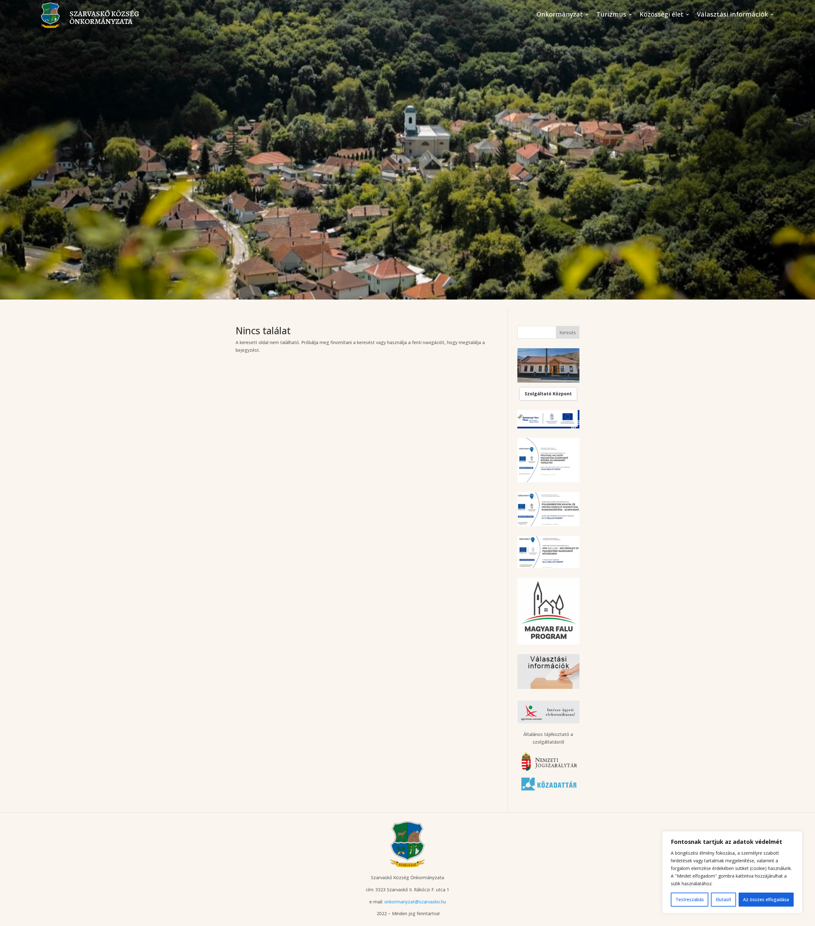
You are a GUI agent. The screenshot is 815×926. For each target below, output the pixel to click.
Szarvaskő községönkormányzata (104, 17)
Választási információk (732, 15)
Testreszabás (690, 899)
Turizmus (611, 15)
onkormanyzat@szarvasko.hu (415, 902)
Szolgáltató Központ (548, 394)
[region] (732, 872)
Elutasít (723, 899)
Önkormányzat (559, 15)
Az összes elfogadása (766, 899)
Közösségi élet (662, 15)
